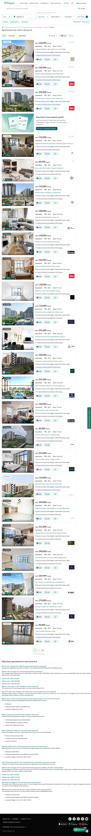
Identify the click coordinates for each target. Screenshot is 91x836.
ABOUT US (6, 819)
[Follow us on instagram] (82, 818)
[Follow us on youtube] (86, 818)
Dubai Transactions (55, 3)
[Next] (43, 650)
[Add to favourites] (31, 60)
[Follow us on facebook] (70, 818)
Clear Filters (77, 22)
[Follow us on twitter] (74, 818)
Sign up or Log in (81, 3)
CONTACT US (25, 819)
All (4, 35)
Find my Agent (24, 3)
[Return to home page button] (9, 3)
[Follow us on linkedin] (78, 818)
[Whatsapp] (55, 59)
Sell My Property (34, 3)
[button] (6, 17)
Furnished (12, 35)
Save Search (85, 22)
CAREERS (15, 819)
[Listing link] (39, 51)
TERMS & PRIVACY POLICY (11, 822)
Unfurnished (22, 35)
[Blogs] (66, 3)
